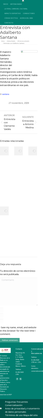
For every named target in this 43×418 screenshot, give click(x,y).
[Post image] (6, 151)
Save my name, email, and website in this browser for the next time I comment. (18, 331)
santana (5, 94)
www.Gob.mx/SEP (6, 394)
